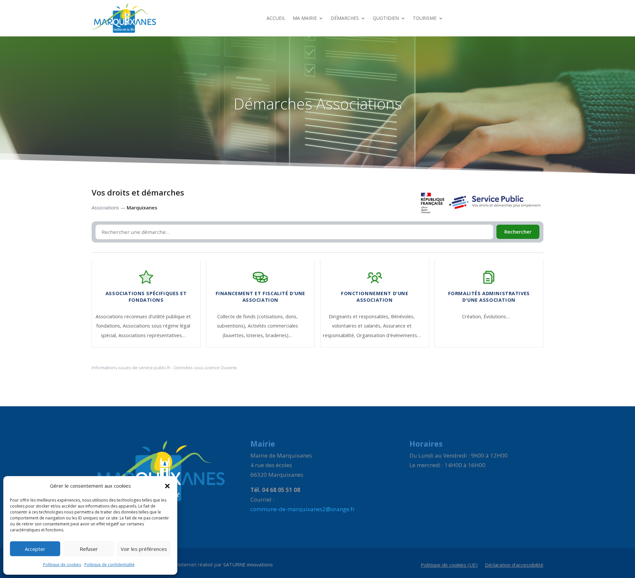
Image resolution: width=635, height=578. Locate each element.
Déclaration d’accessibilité (514, 565)
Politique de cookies (62, 564)
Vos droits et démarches (138, 192)
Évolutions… (497, 316)
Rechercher (517, 232)
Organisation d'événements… (389, 335)
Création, (473, 316)
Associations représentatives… (152, 335)
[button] (167, 486)
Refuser (89, 549)
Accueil (276, 18)
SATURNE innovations (248, 564)
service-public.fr (154, 368)
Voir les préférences (144, 549)
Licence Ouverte (221, 368)
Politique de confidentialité (109, 564)
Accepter (35, 549)
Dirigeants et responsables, (360, 316)
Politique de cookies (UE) (449, 565)
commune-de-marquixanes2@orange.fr (302, 509)
